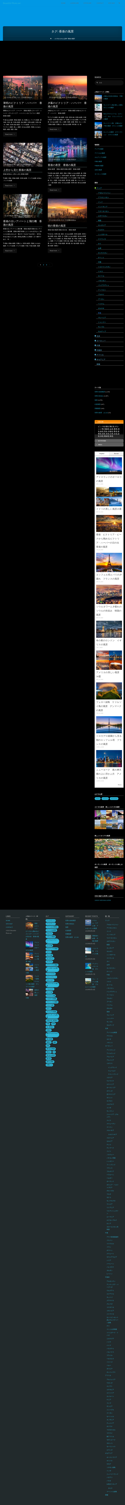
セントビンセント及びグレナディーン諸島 (112, 1320)
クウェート (110, 1253)
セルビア (109, 1141)
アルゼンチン (111, 1281)
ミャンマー (110, 1018)
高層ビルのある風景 (72, 119)
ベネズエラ (110, 1359)
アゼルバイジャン (112, 924)
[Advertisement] (62, 55)
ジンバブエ (110, 1410)
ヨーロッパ (108, 1046)
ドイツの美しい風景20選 (109, 509)
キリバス (109, 1460)
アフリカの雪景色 (52, 927)
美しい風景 (17, 127)
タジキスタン (111, 968)
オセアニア (108, 1453)
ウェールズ (111, 1071)
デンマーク (110, 1148)
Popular (101, 453)
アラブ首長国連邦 (112, 1237)
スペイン (109, 1127)
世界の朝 (66, 241)
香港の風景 (17, 120)
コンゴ (109, 1403)
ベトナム (109, 1005)
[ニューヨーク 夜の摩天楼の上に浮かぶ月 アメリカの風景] (109, 758)
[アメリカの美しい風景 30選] (109, 660)
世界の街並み (27, 97)
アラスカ (109, 1036)
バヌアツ (109, 1477)
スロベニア (110, 1138)
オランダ (109, 1091)
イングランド (112, 1067)
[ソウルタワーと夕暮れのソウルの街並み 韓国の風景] (109, 594)
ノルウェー (110, 1154)
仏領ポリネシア (112, 1484)
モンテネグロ (111, 1201)
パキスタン (110, 988)
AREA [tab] (100, 444)
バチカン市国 (111, 1158)
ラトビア (109, 1204)
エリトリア (110, 1393)
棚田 (54, 1042)
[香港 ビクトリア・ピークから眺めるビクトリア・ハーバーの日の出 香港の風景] (109, 523)
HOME (8, 920)
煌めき (49, 1052)
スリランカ (110, 958)
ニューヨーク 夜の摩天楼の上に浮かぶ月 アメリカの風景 (108, 774)
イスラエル (110, 1243)
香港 (16, 129)
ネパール (109, 985)
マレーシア (110, 1015)
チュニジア (110, 1423)
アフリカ (108, 1375)
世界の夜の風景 (81, 175)
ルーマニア (110, 1217)
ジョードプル (51, 974)
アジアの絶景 (25, 124)
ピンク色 (49, 992)
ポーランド (110, 1181)
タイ (108, 961)
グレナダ (109, 1304)
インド (109, 931)
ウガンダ (109, 1383)
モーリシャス (111, 1446)
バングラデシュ (112, 991)
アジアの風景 (35, 120)
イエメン (109, 1240)
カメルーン (110, 1396)
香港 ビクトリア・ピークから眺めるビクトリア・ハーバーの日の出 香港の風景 (32, 931)
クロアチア (110, 1104)
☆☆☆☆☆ (114, 798)
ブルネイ (109, 998)
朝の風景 (76, 243)
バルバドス (110, 1352)
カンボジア (50, 958)
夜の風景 (72, 175)
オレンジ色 (82, 122)
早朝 (75, 238)
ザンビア (109, 1406)
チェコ (109, 1144)
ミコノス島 (50, 1005)
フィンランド (111, 1164)
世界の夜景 (63, 178)
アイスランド (51, 920)
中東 (53, 1023)
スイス (109, 1120)
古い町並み (50, 1027)
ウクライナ (110, 1081)
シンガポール (111, 954)
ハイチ (109, 1342)
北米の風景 (98, 170)
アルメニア (110, 1060)
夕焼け (49, 1030)
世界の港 (38, 122)
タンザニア (110, 1420)
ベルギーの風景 (51, 998)
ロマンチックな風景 (52, 1016)
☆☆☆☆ (105, 798)
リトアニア (110, 1207)
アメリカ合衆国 (51, 930)
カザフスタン (111, 941)
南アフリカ (110, 1436)
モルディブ (110, 1025)
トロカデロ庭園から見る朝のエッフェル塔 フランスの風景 (109, 740)
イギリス (109, 1063)
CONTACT (9, 927)
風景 (12, 129)
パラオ (109, 1481)
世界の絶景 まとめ (101, 412)
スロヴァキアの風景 (52, 985)
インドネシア (111, 934)
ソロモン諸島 (111, 1467)
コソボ (109, 1107)
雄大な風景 (50, 1061)
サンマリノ (110, 1111)
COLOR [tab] (100, 422)
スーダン (109, 1413)
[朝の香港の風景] (67, 210)
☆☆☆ (98, 798)
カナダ (49, 952)
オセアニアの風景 (100, 157)
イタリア (109, 1077)
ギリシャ (109, 1097)
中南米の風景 (99, 165)
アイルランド (51, 924)
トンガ (109, 1470)
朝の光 (82, 243)
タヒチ (110, 1488)
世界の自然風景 (100, 392)
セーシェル (110, 1416)
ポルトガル (110, 1190)
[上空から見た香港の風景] (22, 155)
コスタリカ (110, 1307)
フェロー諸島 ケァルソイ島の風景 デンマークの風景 (109, 706)
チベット (109, 971)
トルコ (109, 981)
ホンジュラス (111, 1372)
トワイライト (34, 124)
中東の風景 (98, 161)
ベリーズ (109, 1362)
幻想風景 (97, 404)
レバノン (109, 1274)
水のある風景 (26, 127)
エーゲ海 (49, 945)
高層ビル (27, 120)
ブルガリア (110, 1171)
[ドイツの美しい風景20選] (109, 496)
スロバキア (50, 980)
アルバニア (110, 1056)
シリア (109, 1260)
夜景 (61, 173)
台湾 (108, 965)
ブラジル (109, 1355)
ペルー (109, 1365)
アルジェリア (111, 1379)
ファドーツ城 (51, 995)
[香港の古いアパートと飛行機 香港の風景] (22, 206)
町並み (39, 178)
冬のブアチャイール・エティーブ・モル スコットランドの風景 (112, 116)
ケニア (109, 1399)
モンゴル (109, 1021)
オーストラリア (112, 1457)
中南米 (107, 1277)
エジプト (109, 1386)
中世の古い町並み (52, 1020)
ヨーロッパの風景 (100, 174)
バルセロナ (50, 989)
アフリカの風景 (100, 153)
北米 (106, 1028)
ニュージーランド (112, 1474)
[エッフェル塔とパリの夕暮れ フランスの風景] (109, 562)
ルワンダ (109, 1450)
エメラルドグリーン (52, 941)
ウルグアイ (110, 1290)
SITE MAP (9, 924)
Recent (116, 453)
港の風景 (24, 122)
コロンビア (110, 1310)
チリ (108, 1326)
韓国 (108, 944)
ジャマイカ (110, 1314)
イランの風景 (51, 936)
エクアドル (110, 1294)
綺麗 (8, 129)
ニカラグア (110, 1338)
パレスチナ (110, 1267)
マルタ (109, 1194)
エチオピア (110, 1389)
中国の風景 (16, 122)
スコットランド (51, 977)
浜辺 (48, 1045)
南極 (106, 1495)
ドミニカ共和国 (112, 1329)
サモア (109, 1464)
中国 (8, 122)
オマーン (109, 1250)
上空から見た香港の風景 (17, 170)
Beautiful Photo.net (12, 3)
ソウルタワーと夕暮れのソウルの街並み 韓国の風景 (109, 610)
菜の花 (49, 1058)
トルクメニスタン (112, 978)
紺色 (59, 182)
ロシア (109, 1223)
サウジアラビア (112, 1257)
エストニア (110, 1084)
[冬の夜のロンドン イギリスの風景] (109, 629)
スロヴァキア (112, 1134)
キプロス (49, 961)
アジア (107, 920)
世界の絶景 (31, 122)
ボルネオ (109, 1008)
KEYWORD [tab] (102, 441)
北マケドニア (111, 1094)
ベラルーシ (110, 1174)
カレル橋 (49, 955)
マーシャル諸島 (112, 1491)
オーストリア (111, 1087)
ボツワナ (109, 1426)
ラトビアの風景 (51, 1011)
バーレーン (110, 1264)
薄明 (7, 124)
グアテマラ (110, 1300)
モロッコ (109, 1443)
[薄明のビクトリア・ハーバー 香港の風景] (22, 88)
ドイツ (109, 1151)
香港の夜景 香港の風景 (62, 165)
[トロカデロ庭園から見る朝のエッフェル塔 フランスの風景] (109, 724)
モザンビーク (111, 1440)
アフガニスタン (112, 928)
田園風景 (97, 408)
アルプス (49, 933)
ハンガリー (110, 1161)
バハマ (109, 1345)
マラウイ (109, 1433)
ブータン (109, 1001)
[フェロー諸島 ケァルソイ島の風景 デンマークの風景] (109, 691)
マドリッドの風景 (52, 1002)
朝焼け (56, 245)
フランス (109, 1168)
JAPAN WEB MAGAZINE (103, 900)
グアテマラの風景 (52, 965)
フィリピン (110, 995)
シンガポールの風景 (52, 969)
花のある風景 (51, 1055)
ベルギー (109, 1178)
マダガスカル (111, 1430)
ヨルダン (109, 1270)
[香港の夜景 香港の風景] (67, 150)
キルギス (109, 951)
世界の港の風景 (15, 124)
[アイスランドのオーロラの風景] (109, 465)
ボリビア (109, 1369)
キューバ (109, 1297)
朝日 (62, 234)
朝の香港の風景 (57, 225)
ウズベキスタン (112, 938)
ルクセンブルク (112, 1220)
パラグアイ (110, 1348)
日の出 (51, 234)
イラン (109, 1247)
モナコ (49, 1008)
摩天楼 (74, 124)
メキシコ (109, 1042)
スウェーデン (111, 1123)
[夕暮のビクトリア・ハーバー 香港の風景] (67, 88)
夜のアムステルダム (52, 1034)
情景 (96, 400)
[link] (119, 3)
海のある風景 (9, 120)
